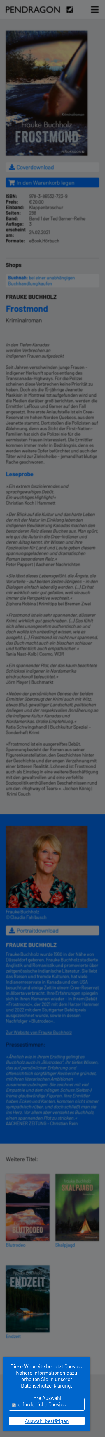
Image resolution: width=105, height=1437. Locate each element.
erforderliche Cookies (42, 1404)
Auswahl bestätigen (47, 1421)
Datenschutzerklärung (46, 1385)
